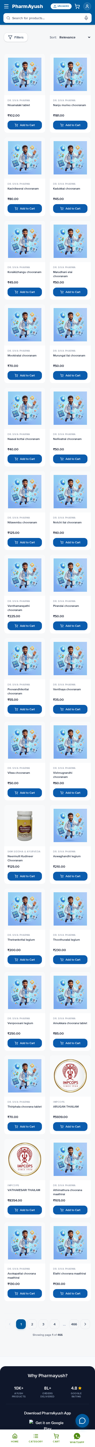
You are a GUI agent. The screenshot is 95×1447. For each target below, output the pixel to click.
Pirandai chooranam (66, 606)
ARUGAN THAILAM (66, 1106)
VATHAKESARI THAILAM (24, 1190)
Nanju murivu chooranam (69, 105)
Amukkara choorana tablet (70, 1023)
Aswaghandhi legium (67, 856)
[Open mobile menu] (6, 6)
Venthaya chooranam (67, 689)
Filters (19, 37)
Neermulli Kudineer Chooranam (20, 858)
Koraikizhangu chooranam (24, 272)
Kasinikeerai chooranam (23, 188)
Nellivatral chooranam (67, 439)
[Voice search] (88, 18)
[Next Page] (85, 1324)
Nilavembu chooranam (22, 522)
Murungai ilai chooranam (69, 355)
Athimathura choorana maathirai (67, 1192)
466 (74, 1324)
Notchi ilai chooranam (67, 522)
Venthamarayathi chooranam (19, 608)
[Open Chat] (82, 1421)
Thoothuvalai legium (66, 939)
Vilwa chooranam (19, 772)
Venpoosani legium (20, 1023)
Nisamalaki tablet (19, 105)
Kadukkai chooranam (66, 188)
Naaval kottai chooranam (24, 439)
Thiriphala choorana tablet (25, 1106)
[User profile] (87, 6)
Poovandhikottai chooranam (18, 691)
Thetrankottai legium (21, 939)
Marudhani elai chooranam (62, 274)
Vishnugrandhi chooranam (62, 775)
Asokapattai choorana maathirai (22, 1275)
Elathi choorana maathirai (69, 1273)
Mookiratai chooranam (22, 355)
